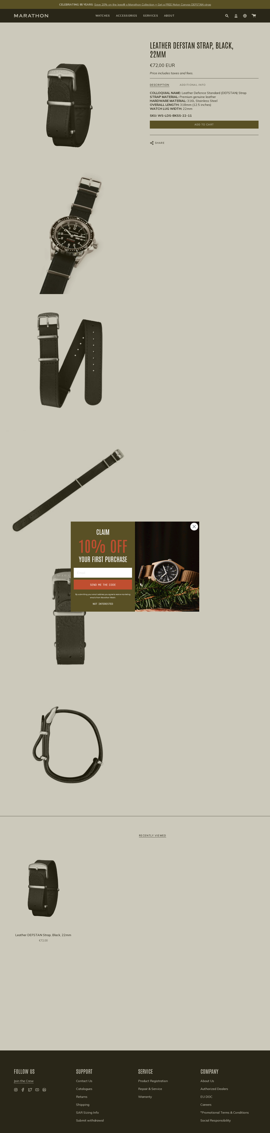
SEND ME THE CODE (103, 584)
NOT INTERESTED (103, 604)
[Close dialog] (194, 526)
